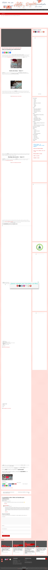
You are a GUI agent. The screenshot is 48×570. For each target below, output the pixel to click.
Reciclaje (35, 135)
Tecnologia (41, 9)
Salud (33, 9)
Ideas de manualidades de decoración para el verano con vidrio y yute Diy (8, 492)
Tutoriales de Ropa (37, 120)
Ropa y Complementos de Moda (39, 125)
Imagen (39, 9)
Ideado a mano (36, 157)
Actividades (36, 9)
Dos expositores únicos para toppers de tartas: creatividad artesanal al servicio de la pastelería (41, 549)
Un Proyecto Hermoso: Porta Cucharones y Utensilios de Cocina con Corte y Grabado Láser (18, 549)
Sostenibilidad (45, 9)
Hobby (35, 101)
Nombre (3, 525)
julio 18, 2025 (3, 50)
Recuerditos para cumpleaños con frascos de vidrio (23, 492)
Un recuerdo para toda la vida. (9, 160)
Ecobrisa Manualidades (38, 148)
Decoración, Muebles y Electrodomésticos (16, 545)
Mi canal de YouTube (36, 126)
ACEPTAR (24, 569)
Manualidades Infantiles (37, 119)
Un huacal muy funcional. (10, 57)
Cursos (35, 99)
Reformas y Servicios (37, 111)
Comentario (3, 516)
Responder (5, 503)
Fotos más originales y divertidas (9, 221)
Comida (35, 129)
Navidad (35, 116)
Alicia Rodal (7, 50)
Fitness (35, 132)
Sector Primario (36, 138)
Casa (31, 9)
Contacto (3, 13)
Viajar (35, 106)
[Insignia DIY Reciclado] (39, 247)
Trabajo (35, 105)
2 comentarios (10, 50)
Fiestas (35, 100)
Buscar (46, 559)
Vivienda (35, 112)
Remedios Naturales (37, 133)
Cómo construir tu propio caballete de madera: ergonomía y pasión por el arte (6, 549)
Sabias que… (35, 127)
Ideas (29, 9)
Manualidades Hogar (37, 118)
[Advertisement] (24, 21)
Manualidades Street (37, 153)
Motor (35, 104)
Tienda (27, 9)
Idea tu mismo (36, 155)
